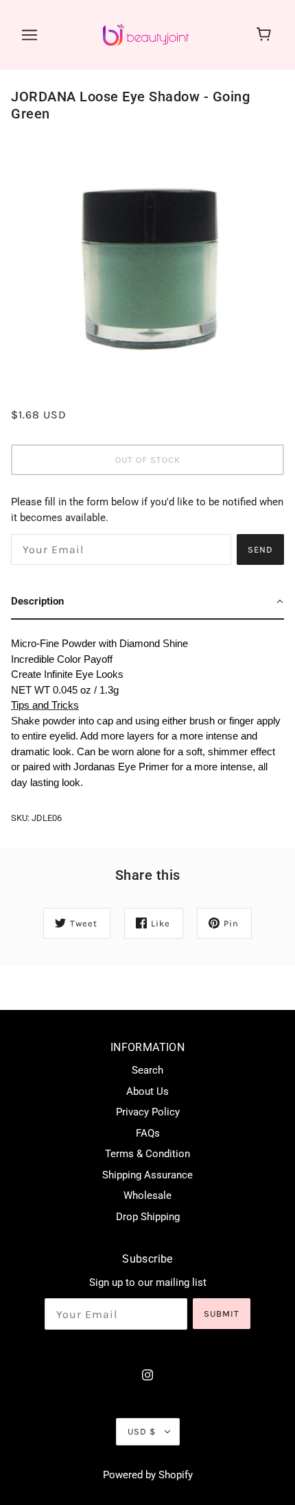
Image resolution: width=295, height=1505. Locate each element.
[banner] (146, 34)
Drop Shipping (148, 1217)
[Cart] (266, 35)
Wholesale (147, 1195)
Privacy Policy (148, 1112)
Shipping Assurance (147, 1175)
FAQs (148, 1133)
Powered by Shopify (148, 1475)
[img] (147, 1374)
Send (260, 549)
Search (147, 1070)
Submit (221, 1313)
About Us (147, 1091)
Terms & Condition (147, 1154)
